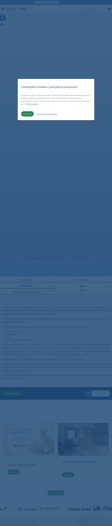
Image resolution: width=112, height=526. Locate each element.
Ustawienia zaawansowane (46, 114)
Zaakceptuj (27, 114)
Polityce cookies (31, 104)
